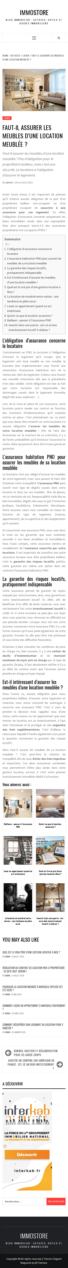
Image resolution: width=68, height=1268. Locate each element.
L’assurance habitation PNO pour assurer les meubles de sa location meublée (34, 261)
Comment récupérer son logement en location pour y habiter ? (32, 1026)
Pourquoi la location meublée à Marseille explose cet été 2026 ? (32, 988)
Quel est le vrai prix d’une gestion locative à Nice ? (31, 952)
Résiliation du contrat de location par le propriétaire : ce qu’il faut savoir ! (33, 969)
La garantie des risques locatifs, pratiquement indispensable (27, 270)
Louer (7, 118)
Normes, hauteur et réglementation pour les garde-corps (36, 1053)
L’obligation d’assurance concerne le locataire (29, 251)
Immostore (34, 12)
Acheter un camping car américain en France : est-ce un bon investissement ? (31, 1064)
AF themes (41, 1262)
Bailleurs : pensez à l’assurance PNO (29, 320)
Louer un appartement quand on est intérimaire (29, 308)
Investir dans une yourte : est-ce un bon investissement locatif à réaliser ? (33, 327)
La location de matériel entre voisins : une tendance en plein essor (32, 299)
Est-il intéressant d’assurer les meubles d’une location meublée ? (31, 280)
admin (9, 182)
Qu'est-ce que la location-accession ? (29, 316)
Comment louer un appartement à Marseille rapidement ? (33, 1007)
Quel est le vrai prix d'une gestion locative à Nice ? (33, 289)
